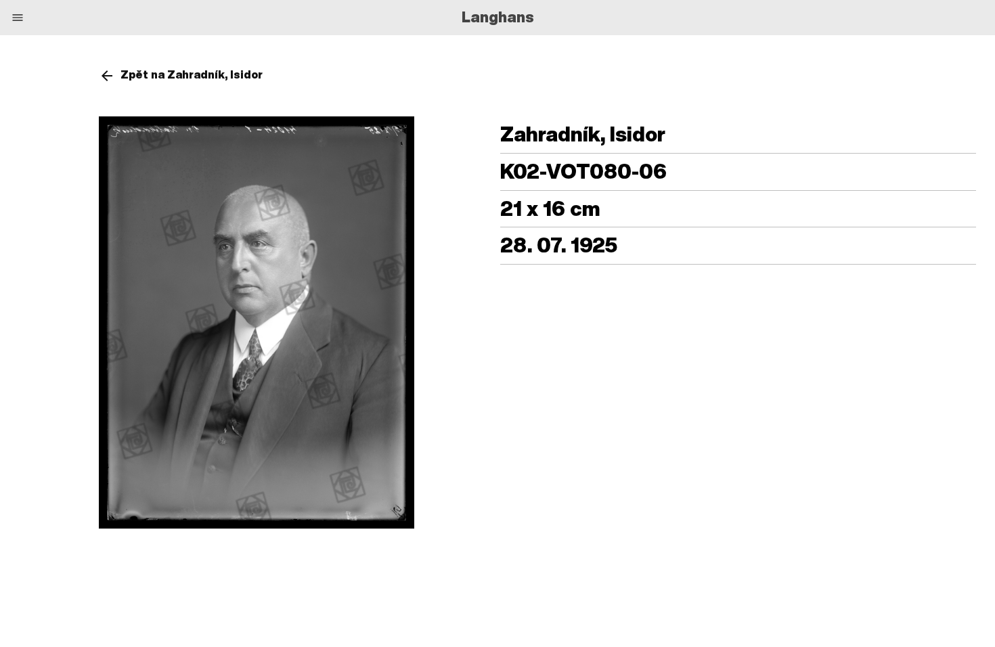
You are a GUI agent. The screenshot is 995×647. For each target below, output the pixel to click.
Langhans (498, 16)
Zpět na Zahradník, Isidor (191, 74)
